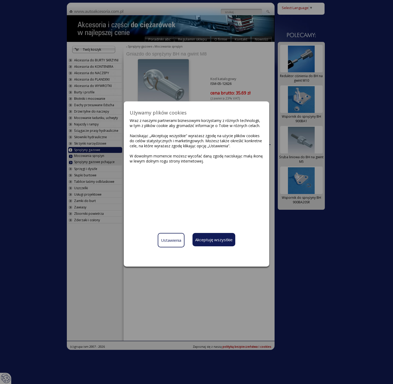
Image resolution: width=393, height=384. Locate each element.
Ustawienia (171, 240)
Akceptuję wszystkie (214, 239)
